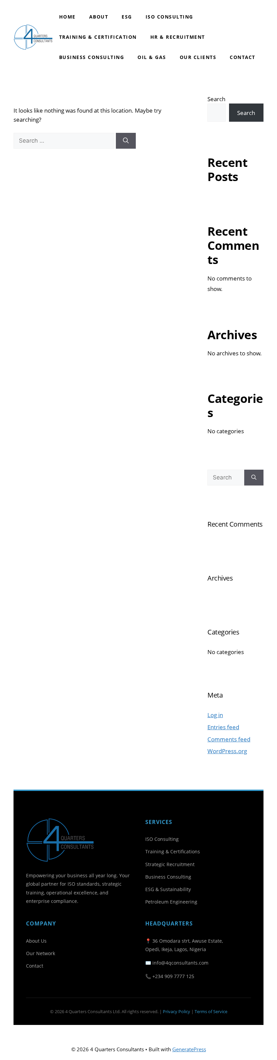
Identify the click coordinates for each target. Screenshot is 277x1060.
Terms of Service (211, 1011)
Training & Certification (98, 37)
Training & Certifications (172, 851)
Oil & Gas (151, 57)
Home (67, 16)
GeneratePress (189, 1049)
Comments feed (228, 739)
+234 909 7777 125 (173, 976)
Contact (242, 57)
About (98, 16)
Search (216, 99)
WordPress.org (227, 751)
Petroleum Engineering (171, 902)
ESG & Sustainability (168, 889)
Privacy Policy (176, 1011)
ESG (127, 16)
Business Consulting (91, 57)
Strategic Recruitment (170, 864)
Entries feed (223, 727)
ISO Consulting (169, 16)
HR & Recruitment (177, 37)
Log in (215, 715)
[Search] (126, 141)
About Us (36, 941)
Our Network (40, 953)
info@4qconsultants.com (180, 963)
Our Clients (198, 57)
